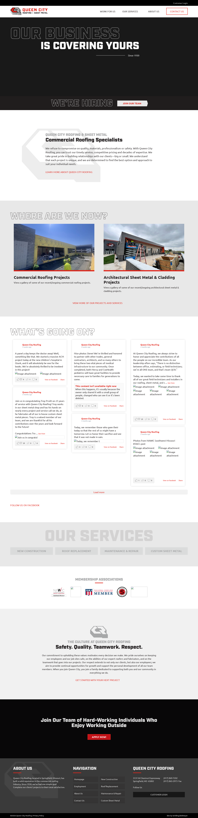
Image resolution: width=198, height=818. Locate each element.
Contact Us (177, 11)
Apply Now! (99, 736)
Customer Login (180, 3)
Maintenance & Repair (132, 30)
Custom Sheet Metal (131, 36)
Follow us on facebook (24, 505)
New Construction (130, 18)
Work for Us (107, 11)
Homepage (79, 779)
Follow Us (137, 787)
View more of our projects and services (97, 302)
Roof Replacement (130, 24)
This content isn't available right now (96, 385)
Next (91, 247)
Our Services (130, 11)
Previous (17, 247)
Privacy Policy (38, 815)
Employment (80, 786)
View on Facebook (51, 379)
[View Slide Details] (54, 247)
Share (62, 379)
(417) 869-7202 (171, 778)
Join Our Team (132, 103)
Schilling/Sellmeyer (180, 815)
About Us (153, 11)
